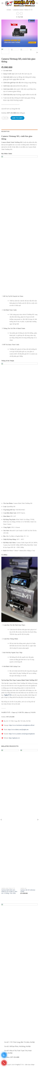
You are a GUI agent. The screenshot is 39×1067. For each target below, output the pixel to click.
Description (5, 131)
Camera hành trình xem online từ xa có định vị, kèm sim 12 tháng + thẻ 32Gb (9, 891)
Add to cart (17, 118)
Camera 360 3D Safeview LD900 (27, 890)
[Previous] (4, 33)
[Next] (34, 33)
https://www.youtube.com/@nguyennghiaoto (22, 734)
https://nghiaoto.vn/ (14, 738)
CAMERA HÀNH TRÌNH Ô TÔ (22, 10)
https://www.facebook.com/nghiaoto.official (21, 725)
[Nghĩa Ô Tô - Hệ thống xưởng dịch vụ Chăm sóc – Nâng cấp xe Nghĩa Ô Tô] (20, 3)
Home (9, 10)
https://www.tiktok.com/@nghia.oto (18, 729)
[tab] (19, 131)
